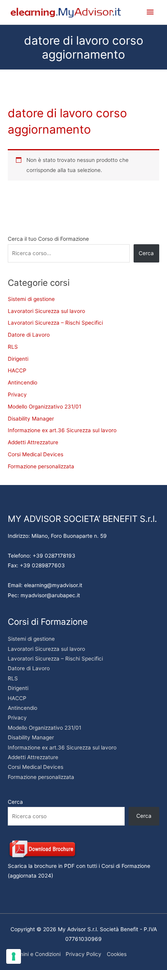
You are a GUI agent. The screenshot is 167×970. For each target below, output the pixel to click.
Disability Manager (31, 418)
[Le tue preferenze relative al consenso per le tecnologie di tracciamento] (13, 956)
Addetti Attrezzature (33, 442)
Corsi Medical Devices (35, 454)
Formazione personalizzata (41, 466)
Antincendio (22, 382)
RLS (13, 347)
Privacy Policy (83, 954)
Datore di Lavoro (29, 335)
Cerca (146, 253)
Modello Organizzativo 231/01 (44, 406)
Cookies (117, 954)
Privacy (17, 394)
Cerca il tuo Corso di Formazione (48, 239)
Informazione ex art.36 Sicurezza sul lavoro (62, 430)
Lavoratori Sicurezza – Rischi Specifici (55, 323)
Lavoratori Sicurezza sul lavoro (46, 311)
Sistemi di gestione (31, 299)
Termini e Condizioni (35, 954)
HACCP (17, 370)
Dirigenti (18, 359)
